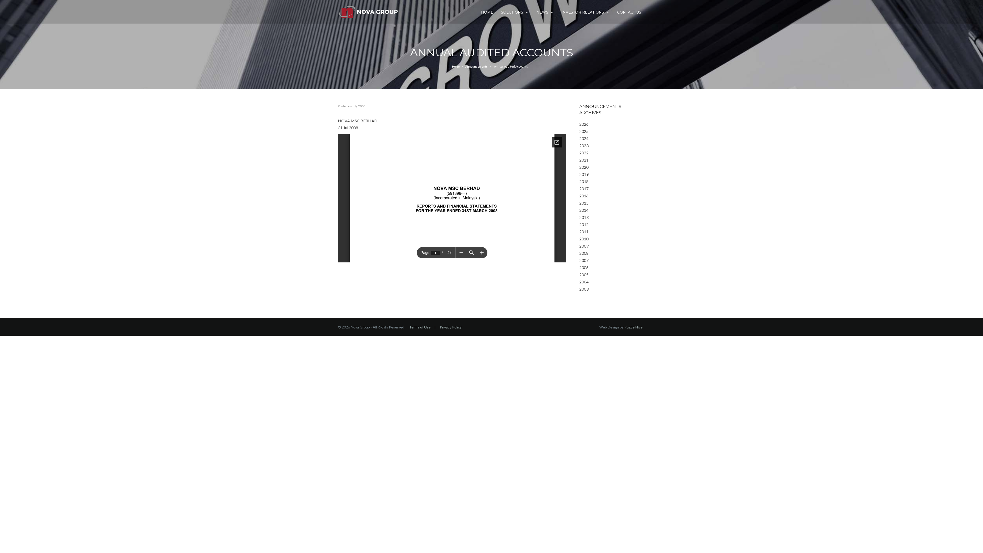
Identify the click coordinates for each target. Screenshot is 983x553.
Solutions (512, 12)
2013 (584, 217)
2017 (584, 188)
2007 (584, 260)
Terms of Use (420, 327)
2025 (584, 131)
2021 (584, 159)
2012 (584, 224)
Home (487, 12)
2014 (584, 210)
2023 (584, 145)
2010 (584, 238)
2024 (584, 138)
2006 (584, 267)
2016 (584, 195)
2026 (584, 124)
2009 (584, 245)
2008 (584, 253)
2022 (584, 152)
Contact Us (629, 12)
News (542, 12)
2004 (584, 281)
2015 (584, 202)
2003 (584, 288)
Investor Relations (582, 12)
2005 (584, 274)
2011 (584, 231)
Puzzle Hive (633, 327)
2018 (584, 181)
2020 (584, 167)
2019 (584, 174)
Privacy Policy (451, 327)
